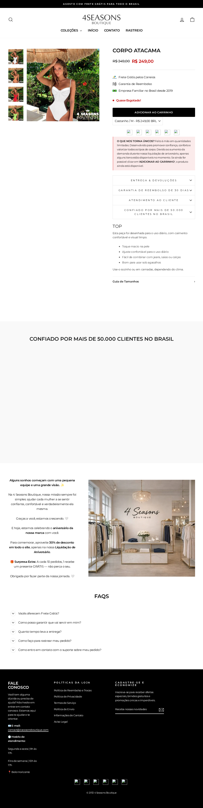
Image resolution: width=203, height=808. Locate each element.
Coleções (70, 30)
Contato (112, 30)
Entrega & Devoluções (154, 180)
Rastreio (134, 30)
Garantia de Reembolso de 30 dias (154, 190)
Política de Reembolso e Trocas (73, 690)
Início (93, 30)
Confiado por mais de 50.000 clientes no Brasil (153, 212)
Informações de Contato (68, 715)
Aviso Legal (61, 721)
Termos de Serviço (65, 702)
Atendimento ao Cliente (154, 200)
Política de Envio (64, 709)
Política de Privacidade (68, 696)
